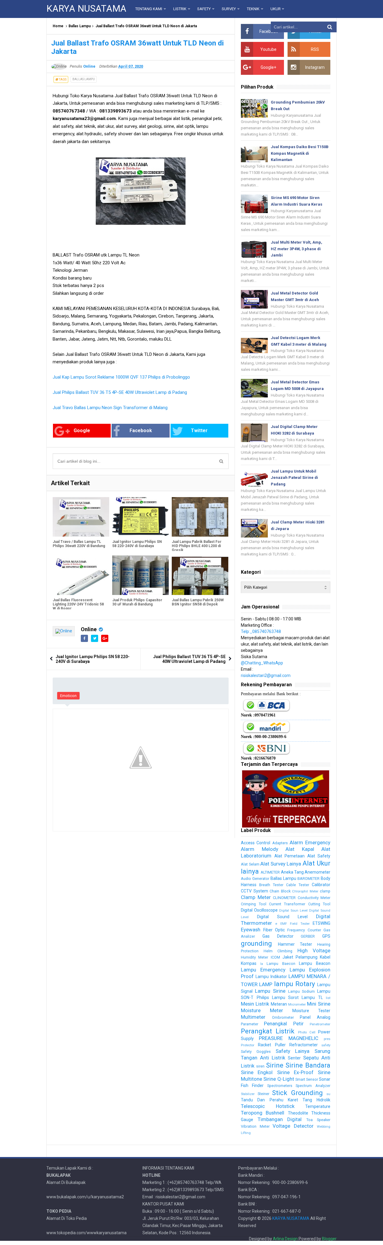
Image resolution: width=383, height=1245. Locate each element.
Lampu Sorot (285, 997)
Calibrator (321, 884)
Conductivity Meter (314, 897)
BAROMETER (308, 878)
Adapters (280, 843)
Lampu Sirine (270, 991)
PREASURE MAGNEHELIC (288, 1038)
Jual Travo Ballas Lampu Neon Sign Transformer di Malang (110, 407)
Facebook (141, 430)
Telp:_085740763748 (261, 631)
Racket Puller (271, 1044)
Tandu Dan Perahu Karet (269, 1099)
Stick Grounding (297, 1093)
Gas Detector (278, 936)
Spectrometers (279, 1085)
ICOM (275, 957)
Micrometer (297, 1004)
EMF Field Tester (295, 924)
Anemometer (317, 872)
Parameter (249, 1024)
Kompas (248, 963)
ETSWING (321, 923)
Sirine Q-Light (278, 1079)
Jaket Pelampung (299, 957)
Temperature (317, 1106)
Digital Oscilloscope (259, 910)
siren (260, 1066)
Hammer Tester (295, 944)
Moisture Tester (311, 1010)
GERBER (308, 936)
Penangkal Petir (283, 1024)
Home (58, 26)
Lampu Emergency (263, 970)
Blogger (329, 1238)
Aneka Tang (292, 872)
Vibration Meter (255, 1126)
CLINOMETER (284, 897)
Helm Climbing (278, 951)
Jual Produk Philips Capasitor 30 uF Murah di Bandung (137, 602)
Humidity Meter (254, 957)
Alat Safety (318, 856)
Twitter (199, 430)
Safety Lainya (293, 1051)
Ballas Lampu (80, 26)
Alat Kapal (299, 849)
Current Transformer (287, 904)
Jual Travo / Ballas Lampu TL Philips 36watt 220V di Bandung (79, 544)
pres (327, 1039)
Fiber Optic (274, 929)
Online (89, 629)
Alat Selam (250, 864)
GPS (326, 936)
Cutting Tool (319, 904)
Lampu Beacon (314, 963)
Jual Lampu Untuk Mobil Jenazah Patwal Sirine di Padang (294, 478)
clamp (325, 891)
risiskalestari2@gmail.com (266, 675)
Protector (247, 1045)
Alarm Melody (259, 849)
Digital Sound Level (282, 916)
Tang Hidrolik (316, 1099)
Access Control (255, 842)
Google (82, 430)
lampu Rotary (294, 984)
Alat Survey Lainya (280, 864)
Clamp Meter (255, 897)
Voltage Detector (293, 1126)
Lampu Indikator (271, 976)
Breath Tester (271, 885)
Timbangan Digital (280, 1119)
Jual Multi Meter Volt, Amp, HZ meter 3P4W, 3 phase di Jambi (296, 249)
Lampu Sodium (301, 991)
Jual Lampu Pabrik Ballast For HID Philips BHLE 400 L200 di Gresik (196, 546)
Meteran (279, 1004)
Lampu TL (312, 997)
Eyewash (250, 930)
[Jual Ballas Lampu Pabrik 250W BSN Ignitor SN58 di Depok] (200, 575)
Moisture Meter (262, 1010)
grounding (256, 943)
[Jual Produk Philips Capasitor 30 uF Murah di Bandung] (140, 575)
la (261, 964)
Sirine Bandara (307, 1065)
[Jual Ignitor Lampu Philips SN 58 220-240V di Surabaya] (140, 517)
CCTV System (254, 891)
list (328, 998)
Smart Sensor (306, 1079)
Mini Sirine (318, 1004)
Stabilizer (248, 1094)
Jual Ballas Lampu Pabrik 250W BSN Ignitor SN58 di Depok (198, 602)
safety (325, 1045)
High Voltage (313, 951)
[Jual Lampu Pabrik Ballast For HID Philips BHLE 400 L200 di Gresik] (200, 517)
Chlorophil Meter (305, 891)
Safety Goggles (256, 1051)
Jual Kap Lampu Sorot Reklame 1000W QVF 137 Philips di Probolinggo (121, 377)
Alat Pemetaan (289, 856)
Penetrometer (320, 1024)
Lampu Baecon (281, 963)
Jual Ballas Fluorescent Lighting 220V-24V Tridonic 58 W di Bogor (78, 604)
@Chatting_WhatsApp (262, 663)
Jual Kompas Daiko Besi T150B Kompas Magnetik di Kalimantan (300, 153)
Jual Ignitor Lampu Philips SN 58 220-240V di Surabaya (137, 544)
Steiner (263, 1093)
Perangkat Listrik (267, 1031)
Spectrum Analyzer (313, 1085)
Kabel (325, 957)
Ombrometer (283, 1017)
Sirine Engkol (257, 1072)
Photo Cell (306, 1032)
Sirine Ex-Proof (295, 1072)
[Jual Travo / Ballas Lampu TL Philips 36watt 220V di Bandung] (81, 517)
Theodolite (298, 1113)
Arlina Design (285, 1238)
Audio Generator (255, 878)
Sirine (274, 1065)
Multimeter (253, 1017)
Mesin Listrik (255, 1004)
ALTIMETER (270, 872)
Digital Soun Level (293, 911)
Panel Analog (315, 1017)
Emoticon (68, 695)
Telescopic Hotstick (267, 1106)
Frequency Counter (304, 930)
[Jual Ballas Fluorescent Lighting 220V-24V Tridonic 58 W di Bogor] (81, 575)
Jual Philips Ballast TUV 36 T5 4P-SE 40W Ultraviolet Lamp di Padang (120, 392)
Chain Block (280, 891)
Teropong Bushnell (262, 1113)
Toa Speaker (318, 1120)
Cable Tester (297, 885)
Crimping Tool (253, 904)
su (328, 1094)
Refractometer (303, 1044)
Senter (294, 1058)
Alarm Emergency (310, 842)
